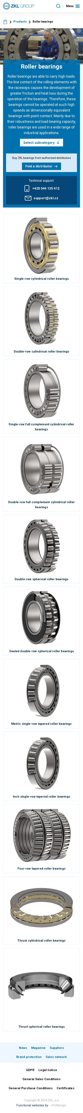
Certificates (65, 1088)
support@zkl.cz (45, 198)
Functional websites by (32, 1105)
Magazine (38, 1048)
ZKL (5, 22)
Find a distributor (38, 166)
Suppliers (57, 1048)
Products (20, 21)
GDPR (30, 1070)
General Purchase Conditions (31, 1088)
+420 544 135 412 (45, 188)
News (23, 1048)
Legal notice (47, 1070)
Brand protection (29, 1057)
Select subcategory (39, 143)
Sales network (56, 1057)
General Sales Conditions (41, 1079)
